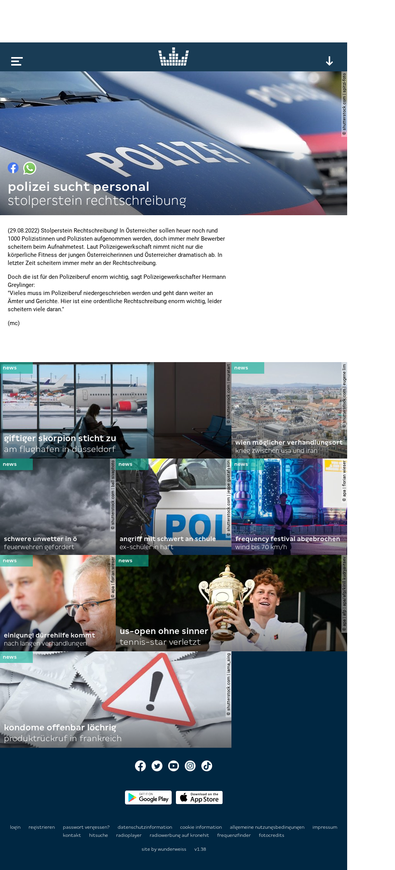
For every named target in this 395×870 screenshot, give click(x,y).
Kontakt (72, 835)
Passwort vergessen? (86, 827)
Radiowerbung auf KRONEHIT (180, 835)
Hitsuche (99, 835)
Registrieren (42, 827)
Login (15, 827)
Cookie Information (201, 827)
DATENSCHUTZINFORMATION (145, 827)
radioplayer (129, 835)
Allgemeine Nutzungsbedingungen (268, 827)
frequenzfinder (234, 835)
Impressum (324, 827)
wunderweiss (172, 849)
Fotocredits (271, 835)
